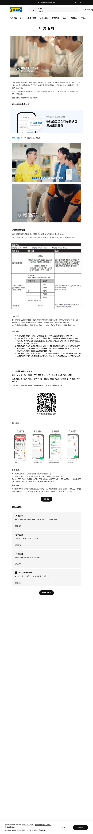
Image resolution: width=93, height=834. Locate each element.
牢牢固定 (34, 343)
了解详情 (18, 526)
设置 (63, 827)
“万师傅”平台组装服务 (32, 138)
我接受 (80, 827)
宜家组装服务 (17, 138)
